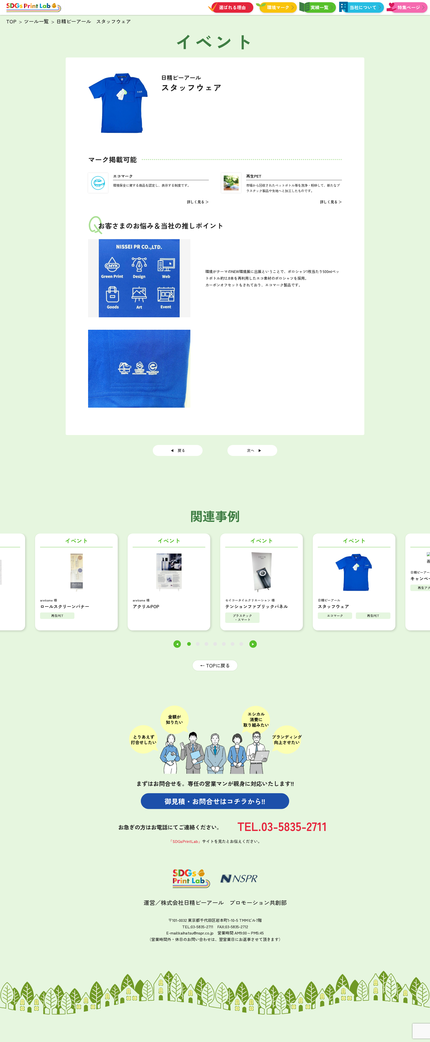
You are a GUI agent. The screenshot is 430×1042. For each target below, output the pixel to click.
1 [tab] (189, 644)
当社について (363, 7)
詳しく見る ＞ (198, 201)
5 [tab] (224, 644)
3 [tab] (206, 644)
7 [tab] (241, 644)
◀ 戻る (179, 450)
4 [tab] (215, 644)
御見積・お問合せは (215, 801)
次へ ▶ (252, 450)
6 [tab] (232, 644)
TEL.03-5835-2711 (282, 825)
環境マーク (278, 7)
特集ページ (409, 7)
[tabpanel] (169, 583)
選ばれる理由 (232, 7)
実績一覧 (319, 7)
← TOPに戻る (215, 665)
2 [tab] (198, 644)
